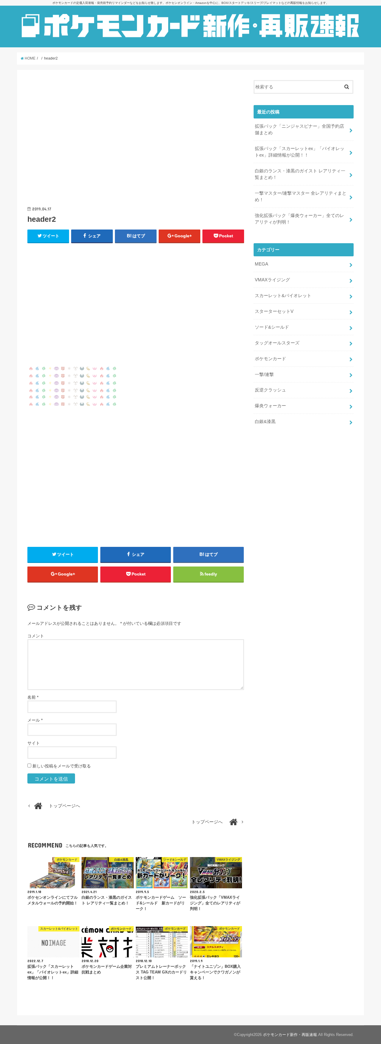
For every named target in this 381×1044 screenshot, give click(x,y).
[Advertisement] (135, 141)
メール (35, 720)
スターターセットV (274, 311)
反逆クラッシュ (270, 390)
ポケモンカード (270, 358)
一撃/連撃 (264, 374)
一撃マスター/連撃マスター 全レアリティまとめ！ (300, 196)
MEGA (261, 264)
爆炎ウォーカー (270, 405)
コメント (35, 635)
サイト (33, 743)
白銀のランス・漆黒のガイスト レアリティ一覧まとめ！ (300, 174)
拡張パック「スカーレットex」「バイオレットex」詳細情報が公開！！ (299, 151)
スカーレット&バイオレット (283, 295)
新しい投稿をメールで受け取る (61, 766)
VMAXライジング (272, 279)
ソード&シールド (272, 327)
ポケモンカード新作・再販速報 (290, 1034)
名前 (32, 697)
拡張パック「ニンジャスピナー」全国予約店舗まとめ (299, 129)
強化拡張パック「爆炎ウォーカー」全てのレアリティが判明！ (299, 218)
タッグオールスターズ (277, 343)
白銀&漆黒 (265, 421)
